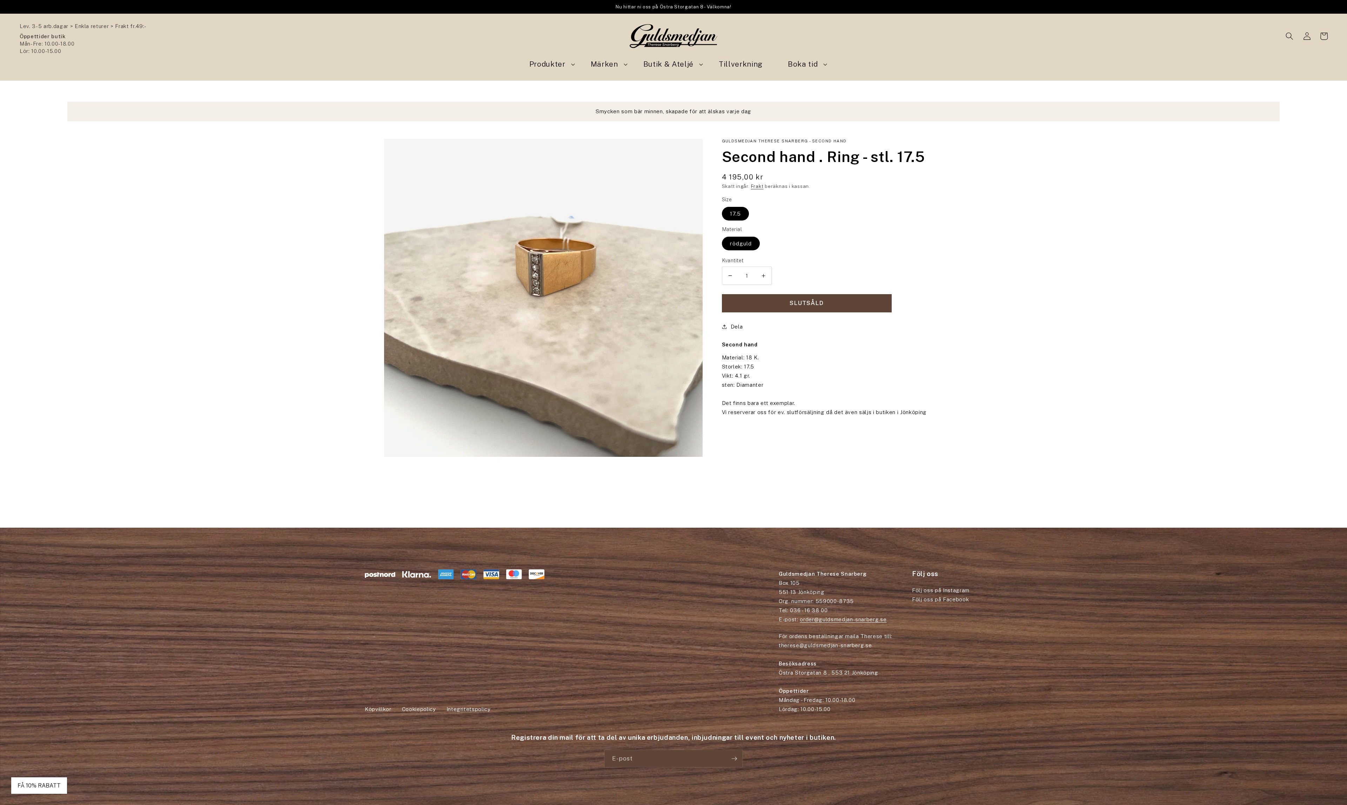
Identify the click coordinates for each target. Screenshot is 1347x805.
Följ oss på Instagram (941, 590)
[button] (1289, 36)
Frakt (757, 186)
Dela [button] (737, 326)
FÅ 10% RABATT (39, 785)
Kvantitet (733, 260)
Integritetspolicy (469, 709)
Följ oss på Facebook (940, 599)
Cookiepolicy (419, 709)
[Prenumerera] (734, 759)
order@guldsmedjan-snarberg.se (843, 619)
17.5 (735, 213)
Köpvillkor (378, 709)
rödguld (741, 243)
